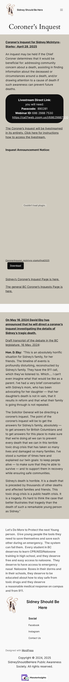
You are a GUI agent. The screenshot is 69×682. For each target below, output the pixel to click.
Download (15, 265)
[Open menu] (61, 10)
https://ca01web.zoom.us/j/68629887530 (40, 117)
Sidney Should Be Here (30, 9)
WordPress (27, 650)
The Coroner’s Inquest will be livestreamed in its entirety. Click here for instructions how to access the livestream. (34, 133)
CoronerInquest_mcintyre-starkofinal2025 (27, 260)
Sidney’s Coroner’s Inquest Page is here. (32, 279)
